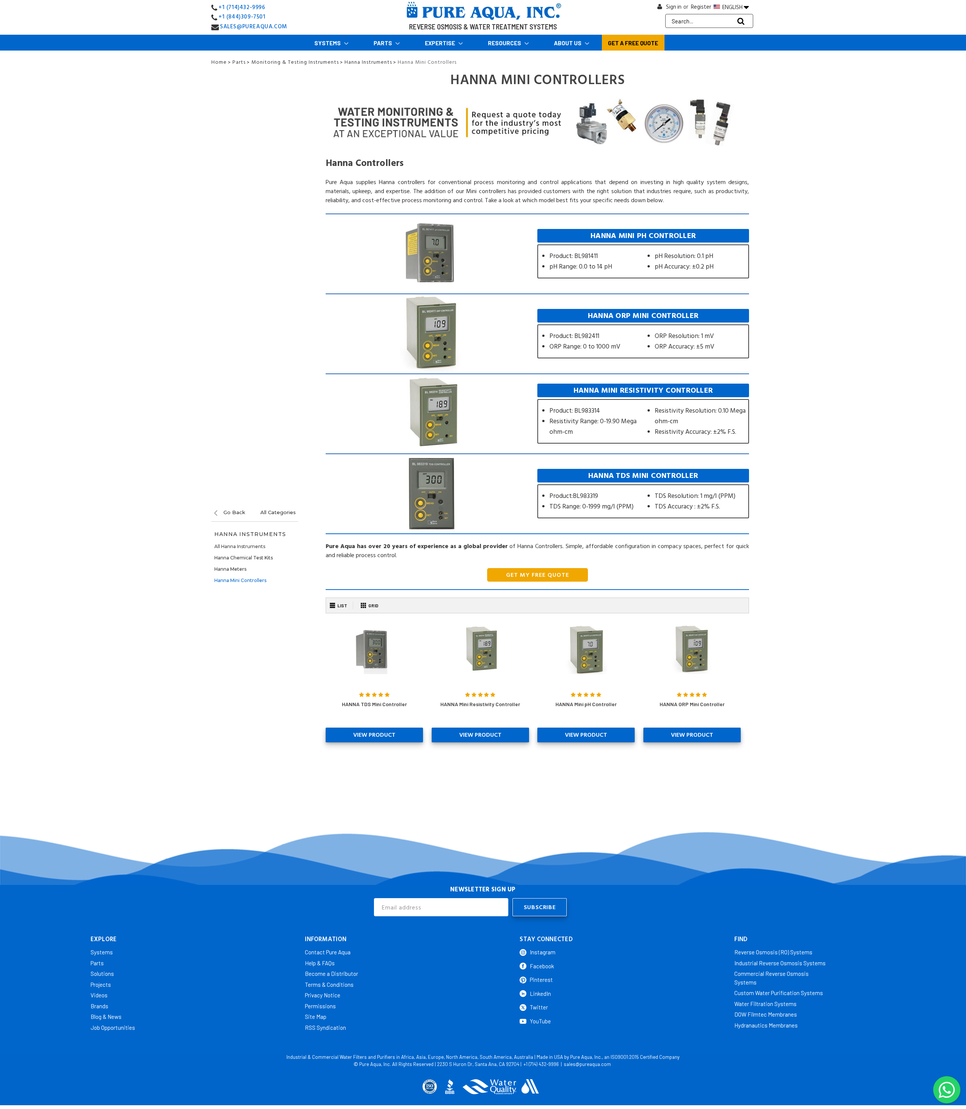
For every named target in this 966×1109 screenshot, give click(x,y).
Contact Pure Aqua (328, 952)
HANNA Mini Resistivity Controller (480, 704)
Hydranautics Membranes (766, 1025)
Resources (505, 43)
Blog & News (106, 1016)
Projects (101, 984)
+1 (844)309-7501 (242, 17)
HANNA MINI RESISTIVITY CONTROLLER (643, 414)
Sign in (673, 7)
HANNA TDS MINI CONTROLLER (643, 493)
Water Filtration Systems (765, 1003)
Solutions (102, 973)
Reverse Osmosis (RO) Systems (773, 952)
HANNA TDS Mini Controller (374, 704)
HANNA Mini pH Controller (586, 704)
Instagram (542, 952)
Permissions (320, 1006)
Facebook (542, 966)
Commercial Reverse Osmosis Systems (771, 978)
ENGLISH (732, 7)
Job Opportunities (113, 1027)
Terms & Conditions (329, 984)
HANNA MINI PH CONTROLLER (643, 253)
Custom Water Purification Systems (778, 992)
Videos (99, 995)
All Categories (278, 512)
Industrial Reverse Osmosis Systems (780, 963)
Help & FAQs (320, 963)
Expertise (440, 43)
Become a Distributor (331, 973)
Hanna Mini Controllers (240, 580)
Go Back (233, 512)
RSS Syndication (325, 1027)
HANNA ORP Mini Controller (692, 704)
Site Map (315, 1016)
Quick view (374, 649)
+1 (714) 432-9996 (541, 1064)
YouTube (540, 1021)
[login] (660, 8)
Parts (383, 43)
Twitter (539, 1007)
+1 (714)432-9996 (241, 7)
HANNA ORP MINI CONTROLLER (643, 333)
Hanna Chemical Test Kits (243, 558)
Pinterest (541, 979)
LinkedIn (540, 993)
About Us (568, 43)
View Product (374, 735)
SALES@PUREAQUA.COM (253, 26)
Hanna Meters (230, 569)
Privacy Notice (322, 995)
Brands (99, 1006)
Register (701, 7)
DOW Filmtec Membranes (765, 1014)
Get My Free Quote (537, 575)
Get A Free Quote (633, 43)
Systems (328, 43)
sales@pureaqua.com (587, 1064)
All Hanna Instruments (239, 546)
